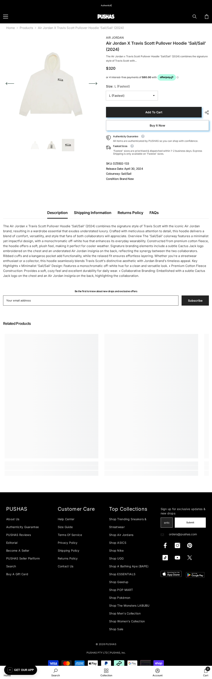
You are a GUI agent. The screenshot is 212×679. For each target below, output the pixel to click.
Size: (118, 86)
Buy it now (157, 125)
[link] (51, 467)
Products (26, 28)
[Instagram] (177, 545)
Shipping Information (92, 212)
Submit (190, 522)
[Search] (194, 16)
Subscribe (195, 300)
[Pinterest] (189, 545)
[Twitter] (189, 557)
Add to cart (153, 112)
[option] (51, 83)
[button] (10, 83)
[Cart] (206, 16)
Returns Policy (130, 212)
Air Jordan (115, 37)
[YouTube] (177, 557)
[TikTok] (165, 557)
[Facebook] (165, 545)
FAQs (154, 212)
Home (10, 28)
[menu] (5, 16)
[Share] (205, 112)
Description (57, 212)
